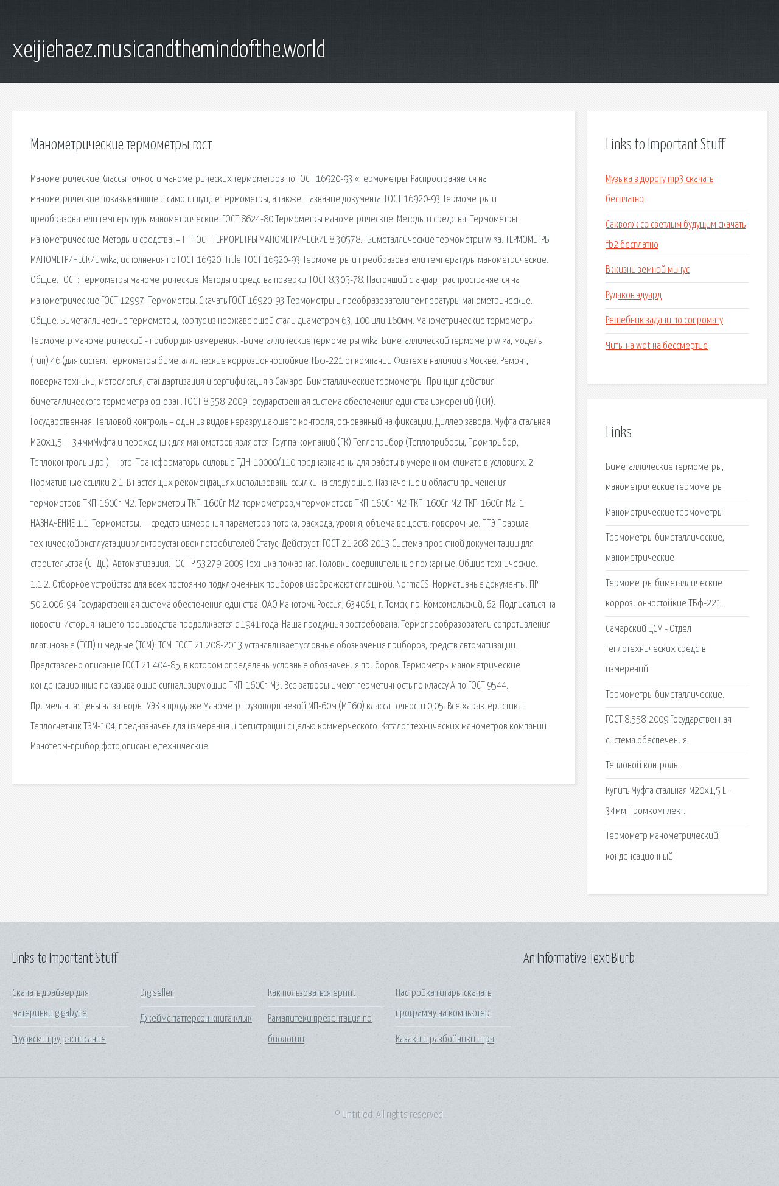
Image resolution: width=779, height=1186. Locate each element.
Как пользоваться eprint (312, 993)
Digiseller (156, 993)
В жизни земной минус (648, 270)
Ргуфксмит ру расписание (59, 1039)
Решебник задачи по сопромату (664, 320)
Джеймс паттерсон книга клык (196, 1019)
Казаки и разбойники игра (445, 1039)
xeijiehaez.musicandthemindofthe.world (169, 50)
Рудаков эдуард (634, 295)
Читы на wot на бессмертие (657, 346)
